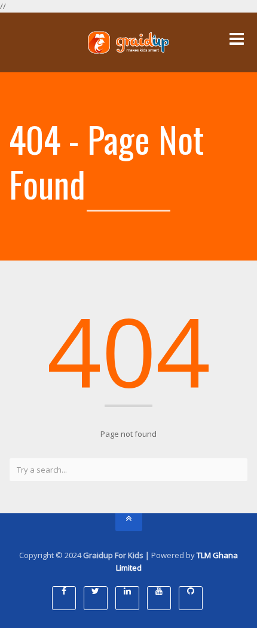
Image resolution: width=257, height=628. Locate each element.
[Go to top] (128, 522)
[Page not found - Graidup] (128, 42)
